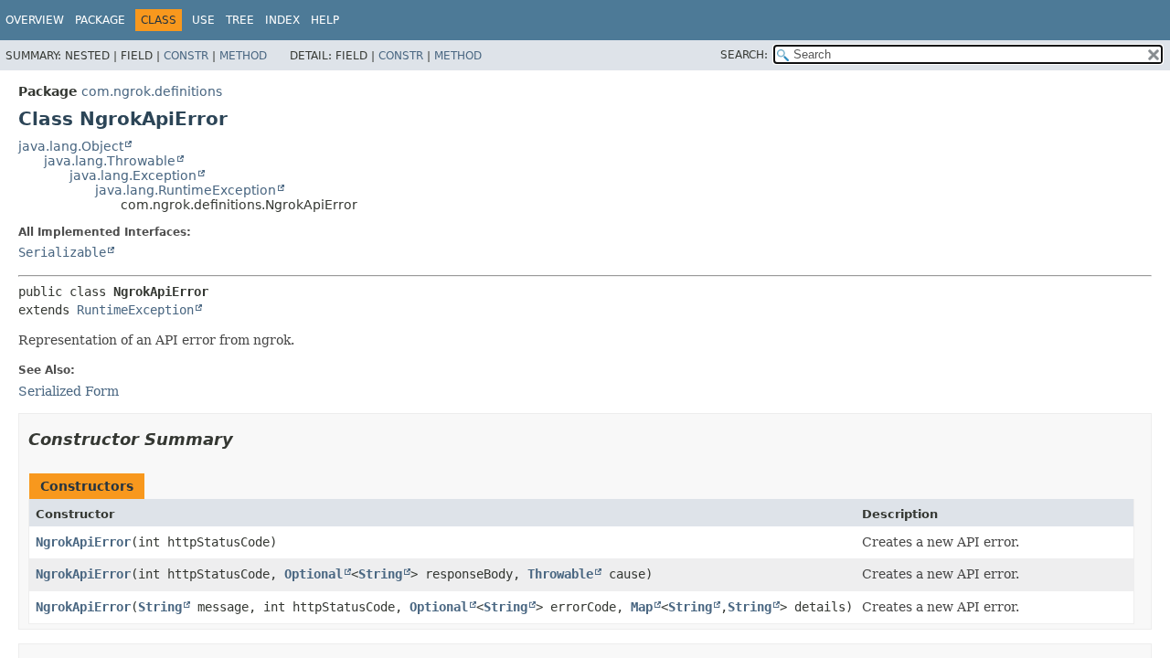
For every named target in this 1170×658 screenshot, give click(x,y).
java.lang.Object (70, 146)
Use (203, 20)
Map (642, 607)
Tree (240, 20)
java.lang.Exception (133, 175)
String (380, 574)
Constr (186, 55)
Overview (34, 20)
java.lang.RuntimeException (185, 190)
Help (325, 20)
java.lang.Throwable (110, 161)
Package (100, 20)
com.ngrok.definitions (151, 91)
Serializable (62, 252)
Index (282, 20)
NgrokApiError (83, 542)
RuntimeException (135, 309)
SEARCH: (744, 54)
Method (243, 55)
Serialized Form (68, 391)
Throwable (560, 574)
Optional (313, 574)
